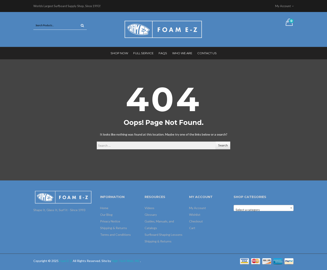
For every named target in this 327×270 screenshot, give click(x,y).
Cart (192, 228)
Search (223, 145)
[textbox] (263, 209)
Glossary (151, 214)
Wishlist (194, 214)
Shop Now (119, 53)
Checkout (196, 221)
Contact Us (207, 53)
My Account (197, 208)
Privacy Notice (110, 221)
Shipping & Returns (113, 228)
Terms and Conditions (115, 234)
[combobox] (264, 208)
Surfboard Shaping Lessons (163, 234)
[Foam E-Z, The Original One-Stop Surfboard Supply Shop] (163, 29)
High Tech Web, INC (126, 261)
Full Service (143, 53)
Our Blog (106, 214)
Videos (149, 208)
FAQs (163, 53)
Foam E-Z (65, 261)
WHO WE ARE (182, 53)
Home (104, 208)
